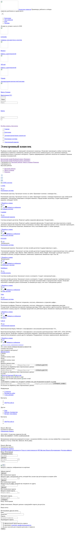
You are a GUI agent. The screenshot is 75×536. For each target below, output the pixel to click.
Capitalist (3, 212)
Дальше (3, 457)
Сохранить (4, 499)
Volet (2, 294)
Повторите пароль (6, 496)
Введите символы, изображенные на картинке (15, 467)
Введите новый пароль (8, 490)
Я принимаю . (17, 525)
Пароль (3, 516)
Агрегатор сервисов (25, 9)
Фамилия (3, 514)
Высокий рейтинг (17, 162)
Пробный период (18, 159)
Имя (2, 512)
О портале (7, 391)
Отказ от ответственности (29, 450)
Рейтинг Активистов (11, 412)
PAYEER (3, 238)
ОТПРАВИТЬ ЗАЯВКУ (59, 383)
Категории (7, 18)
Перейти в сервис (7, 203)
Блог (5, 21)
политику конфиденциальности (21, 525)
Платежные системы (10, 139)
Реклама (7, 23)
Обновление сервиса (7, 431)
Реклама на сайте (9, 393)
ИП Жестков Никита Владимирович (49, 450)
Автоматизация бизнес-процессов (15, 135)
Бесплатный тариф (6, 159)
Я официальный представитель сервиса (15, 523)
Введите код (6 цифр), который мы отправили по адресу (18, 483)
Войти (3, 528)
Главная (6, 129)
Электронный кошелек (11, 142)
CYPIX (3, 185)
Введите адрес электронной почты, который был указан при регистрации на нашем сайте (29, 476)
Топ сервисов (8, 20)
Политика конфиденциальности (11, 450)
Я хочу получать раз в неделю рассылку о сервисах (19, 527)
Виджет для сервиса (10, 413)
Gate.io (3, 321)
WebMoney (4, 268)
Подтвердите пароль (7, 519)
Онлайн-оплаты (6, 273)
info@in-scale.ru (9, 402)
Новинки (36, 162)
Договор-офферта (66, 450)
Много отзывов (28, 162)
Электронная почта (6, 453)
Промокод (27, 159)
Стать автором (8, 395)
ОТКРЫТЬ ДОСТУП (41, 365)
